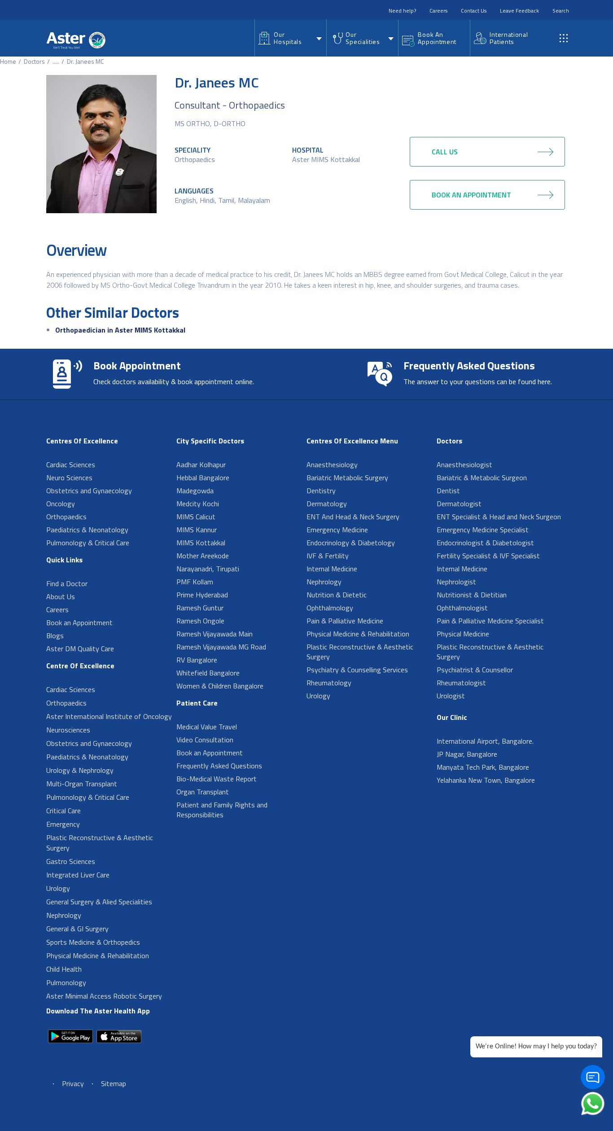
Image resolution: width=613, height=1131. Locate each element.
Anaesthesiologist (464, 464)
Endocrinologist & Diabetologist (485, 542)
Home (8, 61)
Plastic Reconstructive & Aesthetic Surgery (99, 842)
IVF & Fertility (327, 555)
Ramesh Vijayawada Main (214, 633)
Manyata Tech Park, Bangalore (483, 767)
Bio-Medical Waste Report (216, 778)
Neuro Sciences (69, 477)
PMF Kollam (194, 581)
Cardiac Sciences (70, 464)
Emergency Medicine (337, 529)
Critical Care (63, 810)
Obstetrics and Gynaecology (89, 490)
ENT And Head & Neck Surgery (352, 516)
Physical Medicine (463, 633)
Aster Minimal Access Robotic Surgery (104, 996)
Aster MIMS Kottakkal (326, 159)
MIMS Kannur (196, 529)
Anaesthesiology (332, 464)
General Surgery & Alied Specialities (99, 901)
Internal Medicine (331, 568)
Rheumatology (328, 682)
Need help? (402, 10)
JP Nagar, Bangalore (467, 754)
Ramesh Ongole (200, 620)
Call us (445, 151)
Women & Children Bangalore (219, 685)
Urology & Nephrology (80, 770)
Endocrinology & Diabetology (350, 542)
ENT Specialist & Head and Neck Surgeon (499, 516)
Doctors (34, 61)
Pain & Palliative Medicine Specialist (490, 620)
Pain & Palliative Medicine (344, 620)
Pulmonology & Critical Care (87, 542)
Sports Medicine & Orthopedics (93, 942)
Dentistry (321, 490)
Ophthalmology (329, 607)
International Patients (509, 38)
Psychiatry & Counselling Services (357, 669)
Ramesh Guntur (199, 607)
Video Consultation (204, 739)
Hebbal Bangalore (202, 477)
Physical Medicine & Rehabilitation (97, 955)
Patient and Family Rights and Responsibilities (221, 809)
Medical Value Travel (206, 726)
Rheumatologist (461, 682)
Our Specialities (363, 38)
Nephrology (63, 915)
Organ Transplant (202, 791)
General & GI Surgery (77, 928)
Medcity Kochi (197, 503)
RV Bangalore (196, 659)
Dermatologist (459, 503)
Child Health (64, 969)
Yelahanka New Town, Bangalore (486, 780)
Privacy (73, 1083)
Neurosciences (68, 729)
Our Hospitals (288, 38)
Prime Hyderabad (202, 594)
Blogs (55, 635)
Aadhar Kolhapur (201, 464)
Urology (58, 888)
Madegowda (195, 490)
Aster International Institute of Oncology (109, 716)
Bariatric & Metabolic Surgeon (482, 477)
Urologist (451, 695)
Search (560, 10)
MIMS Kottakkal (200, 542)
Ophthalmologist (462, 607)
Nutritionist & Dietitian (472, 594)
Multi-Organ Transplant (81, 783)
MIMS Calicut (195, 516)
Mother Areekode (202, 555)
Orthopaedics (195, 159)
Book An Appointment (437, 38)
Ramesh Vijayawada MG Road (221, 646)
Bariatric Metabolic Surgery (347, 477)
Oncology (60, 503)
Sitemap (113, 1083)
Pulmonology (66, 982)
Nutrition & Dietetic (336, 594)
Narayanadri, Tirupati (207, 568)
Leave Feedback (519, 10)
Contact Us (473, 10)
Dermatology (326, 503)
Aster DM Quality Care (80, 648)
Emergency (63, 824)
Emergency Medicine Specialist (483, 529)
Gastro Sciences (70, 861)
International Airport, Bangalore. (485, 741)
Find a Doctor (67, 583)
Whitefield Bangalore (208, 672)
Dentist (448, 490)
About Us (60, 596)
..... (56, 61)
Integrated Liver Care (77, 874)
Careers (438, 10)
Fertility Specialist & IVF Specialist (488, 555)
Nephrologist (456, 581)
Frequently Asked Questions (219, 765)
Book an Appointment (79, 622)
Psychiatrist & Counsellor (475, 669)
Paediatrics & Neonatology (87, 529)
